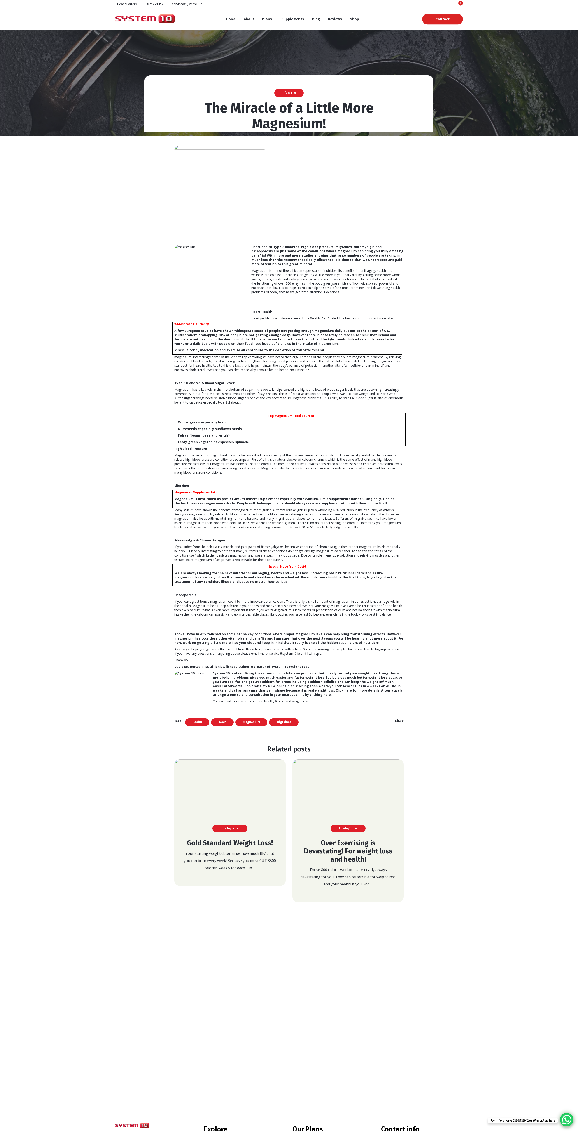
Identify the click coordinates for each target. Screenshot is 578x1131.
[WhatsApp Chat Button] (566, 1119)
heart (222, 722)
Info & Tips (289, 92)
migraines (283, 722)
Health (197, 722)
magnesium (251, 722)
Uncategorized (230, 828)
